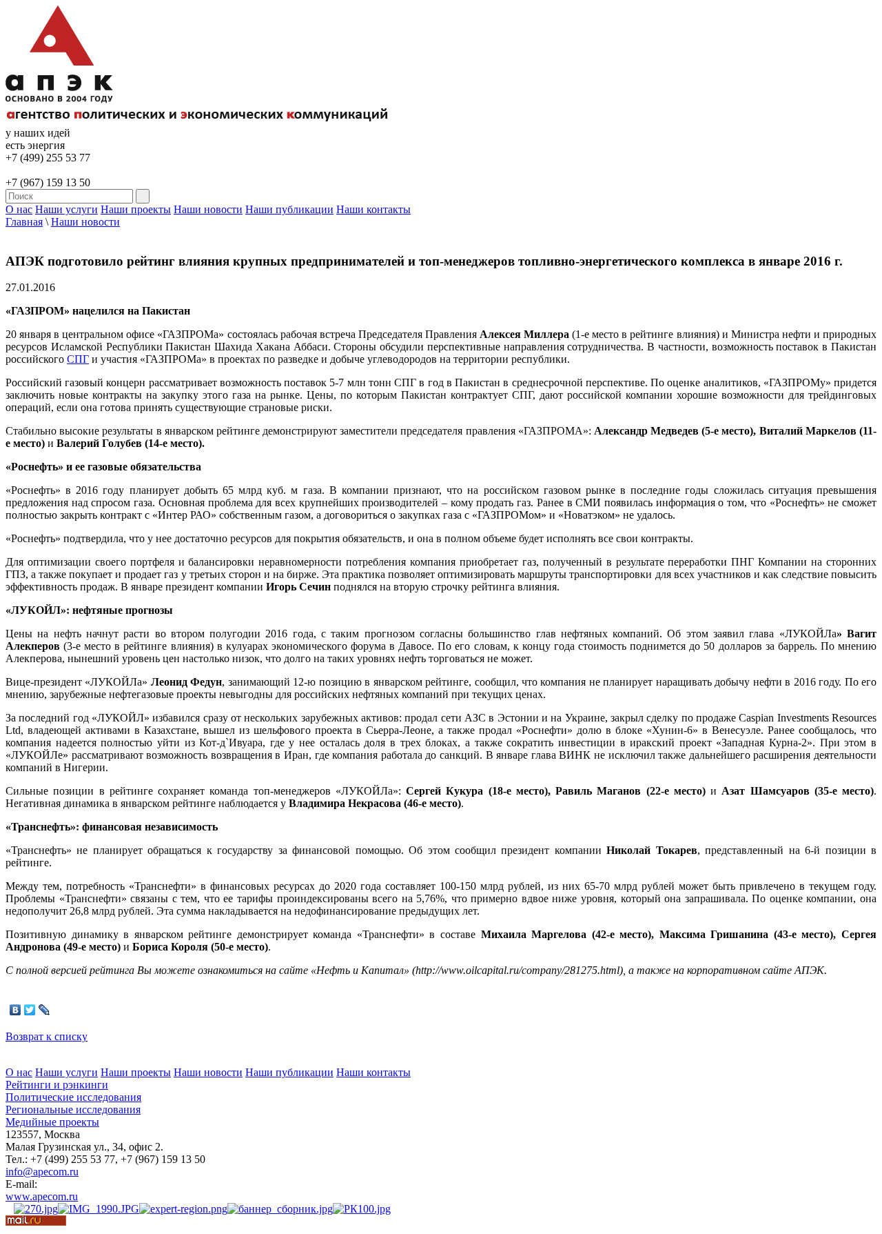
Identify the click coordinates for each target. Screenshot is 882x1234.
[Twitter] (30, 1010)
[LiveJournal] (44, 1010)
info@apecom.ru (42, 1171)
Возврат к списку (47, 1036)
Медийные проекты (52, 1122)
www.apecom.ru (42, 1196)
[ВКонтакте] (15, 1010)
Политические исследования (73, 1097)
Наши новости (208, 209)
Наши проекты (136, 209)
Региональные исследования (73, 1109)
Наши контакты (373, 209)
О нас (19, 209)
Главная (24, 222)
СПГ (78, 359)
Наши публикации (289, 209)
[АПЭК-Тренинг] (36, 1209)
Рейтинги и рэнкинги (57, 1085)
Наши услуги (66, 209)
